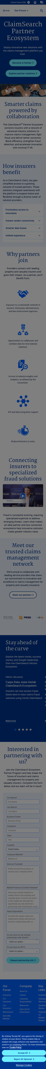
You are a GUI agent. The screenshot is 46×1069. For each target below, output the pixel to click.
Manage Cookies (24, 1065)
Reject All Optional (23, 1059)
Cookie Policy (15, 1047)
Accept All (23, 1052)
